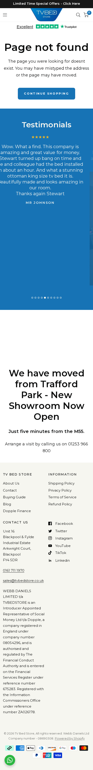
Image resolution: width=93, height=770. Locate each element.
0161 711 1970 (13, 570)
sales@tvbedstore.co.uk (23, 580)
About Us (11, 483)
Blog (7, 504)
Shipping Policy (61, 483)
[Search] (78, 15)
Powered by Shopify (70, 738)
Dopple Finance (17, 511)
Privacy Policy (60, 490)
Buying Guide (14, 497)
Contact (10, 490)
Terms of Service (62, 497)
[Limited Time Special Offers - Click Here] (46, 3)
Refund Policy (60, 504)
